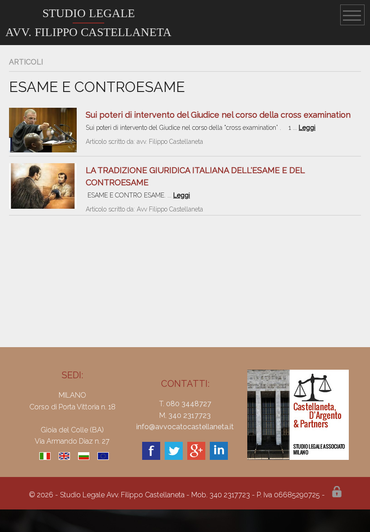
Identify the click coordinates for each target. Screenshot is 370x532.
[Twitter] (173, 457)
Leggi (307, 127)
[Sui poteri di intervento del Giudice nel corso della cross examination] (43, 150)
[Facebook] (151, 457)
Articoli (26, 62)
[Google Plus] (196, 457)
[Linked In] (219, 457)
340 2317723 (189, 415)
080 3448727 (188, 403)
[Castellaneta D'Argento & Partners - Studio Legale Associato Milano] (298, 457)
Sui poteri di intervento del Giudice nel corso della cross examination (218, 114)
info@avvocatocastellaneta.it (185, 426)
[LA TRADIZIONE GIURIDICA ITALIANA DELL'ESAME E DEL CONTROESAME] (43, 206)
